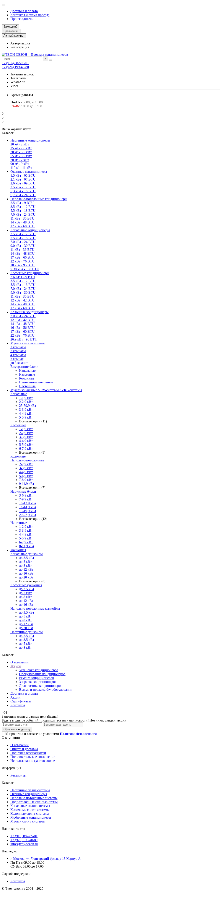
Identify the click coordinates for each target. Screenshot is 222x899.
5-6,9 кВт (26, 476)
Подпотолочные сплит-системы (34, 802)
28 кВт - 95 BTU (22, 265)
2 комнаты (18, 347)
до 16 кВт (26, 573)
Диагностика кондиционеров (40, 685)
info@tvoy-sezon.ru (24, 844)
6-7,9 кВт (26, 448)
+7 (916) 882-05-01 (15, 63)
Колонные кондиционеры (29, 312)
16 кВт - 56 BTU (22, 327)
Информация (11, 768)
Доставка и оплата (24, 11)
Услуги (15, 666)
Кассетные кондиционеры (29, 273)
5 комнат (16, 359)
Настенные (27, 386)
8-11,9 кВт (26, 546)
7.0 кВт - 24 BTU (23, 214)
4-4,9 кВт (26, 413)
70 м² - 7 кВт (19, 160)
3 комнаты (18, 351)
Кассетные (27, 374)
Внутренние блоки (24, 366)
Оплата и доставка (24, 749)
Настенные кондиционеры (30, 140)
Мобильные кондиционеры (30, 817)
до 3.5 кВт (26, 558)
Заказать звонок (22, 74)
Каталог (8, 783)
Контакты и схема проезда (29, 15)
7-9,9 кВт (26, 499)
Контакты (17, 705)
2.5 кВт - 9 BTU (22, 203)
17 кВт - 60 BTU (22, 226)
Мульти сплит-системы (27, 343)
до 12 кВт (26, 569)
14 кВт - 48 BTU (22, 222)
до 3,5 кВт (26, 640)
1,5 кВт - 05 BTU (23, 175)
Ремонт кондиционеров (36, 678)
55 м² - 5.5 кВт (21, 156)
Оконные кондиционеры (28, 171)
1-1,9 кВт (26, 398)
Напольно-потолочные (36, 382)
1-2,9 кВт (26, 526)
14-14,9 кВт (27, 507)
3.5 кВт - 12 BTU (23, 206)
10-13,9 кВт (27, 503)
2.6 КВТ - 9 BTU (22, 277)
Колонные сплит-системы (29, 813)
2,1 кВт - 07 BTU (23, 179)
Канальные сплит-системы (30, 806)
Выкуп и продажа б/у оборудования (45, 689)
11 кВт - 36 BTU (22, 218)
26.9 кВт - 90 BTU (23, 339)
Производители (22, 19)
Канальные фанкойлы (26, 554)
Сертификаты (20, 701)
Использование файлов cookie (32, 760)
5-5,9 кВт (26, 417)
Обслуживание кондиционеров (42, 674)
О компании (19, 662)
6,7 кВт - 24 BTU (23, 195)
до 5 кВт (25, 562)
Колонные (26, 378)
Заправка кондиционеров (38, 682)
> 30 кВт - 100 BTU (24, 269)
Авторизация (20, 43)
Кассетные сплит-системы (29, 809)
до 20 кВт (26, 577)
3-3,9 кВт (26, 409)
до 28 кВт (26, 628)
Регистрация (19, 47)
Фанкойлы (18, 550)
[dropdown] (3, 4)
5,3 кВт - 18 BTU (23, 191)
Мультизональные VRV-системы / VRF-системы (46, 390)
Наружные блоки (23, 491)
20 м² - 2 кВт (19, 144)
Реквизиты (18, 775)
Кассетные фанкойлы (26, 585)
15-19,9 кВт (27, 511)
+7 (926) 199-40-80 (15, 67)
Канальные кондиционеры (30, 230)
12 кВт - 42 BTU (22, 300)
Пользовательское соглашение (32, 757)
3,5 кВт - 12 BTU (23, 187)
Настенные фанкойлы (26, 632)
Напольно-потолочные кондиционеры (38, 199)
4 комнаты (18, 355)
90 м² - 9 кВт (19, 164)
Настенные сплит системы (30, 790)
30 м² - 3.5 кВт (21, 152)
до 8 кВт (25, 565)
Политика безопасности (28, 753)
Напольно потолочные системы (33, 798)
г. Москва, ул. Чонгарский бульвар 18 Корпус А (45, 858)
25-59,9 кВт (27, 405)
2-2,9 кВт (26, 402)
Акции (15, 697)
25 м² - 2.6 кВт (21, 148)
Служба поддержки (16, 874)
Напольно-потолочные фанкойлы (35, 608)
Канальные (27, 370)
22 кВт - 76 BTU (22, 261)
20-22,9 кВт (27, 515)
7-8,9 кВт (26, 480)
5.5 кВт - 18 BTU (23, 210)
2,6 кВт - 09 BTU (23, 183)
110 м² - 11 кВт (21, 167)
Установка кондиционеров (38, 670)
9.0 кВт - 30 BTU (23, 246)
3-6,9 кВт (26, 495)
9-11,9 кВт (26, 483)
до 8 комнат (19, 363)
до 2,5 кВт (26, 636)
